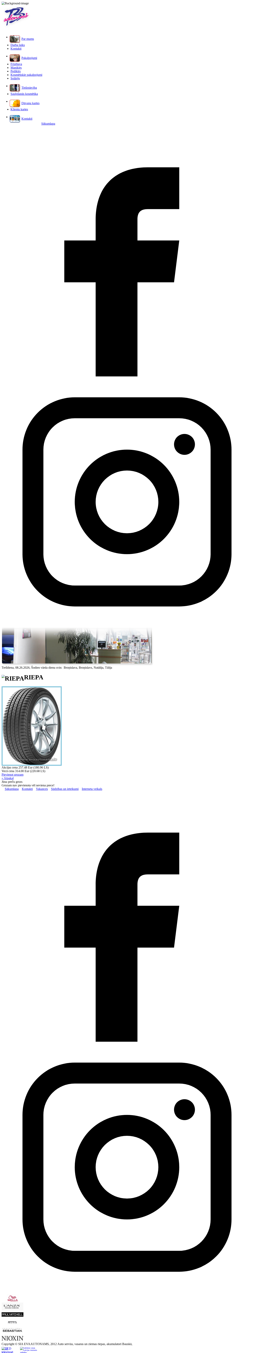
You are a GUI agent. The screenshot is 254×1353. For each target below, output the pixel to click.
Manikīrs (16, 67)
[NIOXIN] (12, 1339)
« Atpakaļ (8, 778)
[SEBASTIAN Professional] (12, 1333)
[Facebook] (127, 375)
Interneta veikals (92, 789)
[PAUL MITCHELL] (12, 1315)
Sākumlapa (48, 123)
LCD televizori (7, 1350)
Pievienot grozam (12, 774)
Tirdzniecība (29, 87)
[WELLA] (12, 1301)
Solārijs (15, 78)
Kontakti (16, 48)
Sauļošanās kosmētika (24, 93)
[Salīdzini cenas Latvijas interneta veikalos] (29, 1350)
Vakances (42, 789)
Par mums (27, 39)
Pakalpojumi (29, 58)
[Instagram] (127, 626)
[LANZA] (12, 1309)
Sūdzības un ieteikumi (65, 789)
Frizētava (16, 64)
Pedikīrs (16, 71)
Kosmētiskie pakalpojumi (26, 74)
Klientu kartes (19, 109)
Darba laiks (18, 45)
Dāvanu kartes (30, 103)
